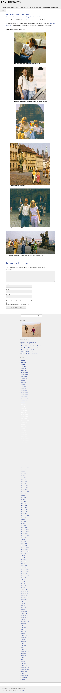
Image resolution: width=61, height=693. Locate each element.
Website (8, 294)
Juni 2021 (23, 474)
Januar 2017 (24, 567)
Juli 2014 (23, 625)
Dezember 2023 (25, 414)
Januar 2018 (24, 545)
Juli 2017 (23, 555)
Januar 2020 (24, 507)
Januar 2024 (24, 412)
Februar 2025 (24, 390)
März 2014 (23, 633)
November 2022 (25, 440)
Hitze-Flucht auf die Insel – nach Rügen (30, 347)
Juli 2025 (23, 380)
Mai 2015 (23, 605)
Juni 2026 (23, 362)
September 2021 (25, 468)
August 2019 (24, 517)
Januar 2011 (24, 665)
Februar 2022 (24, 458)
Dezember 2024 (25, 392)
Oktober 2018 (24, 533)
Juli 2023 (23, 424)
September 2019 (25, 515)
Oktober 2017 (24, 549)
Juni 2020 (23, 498)
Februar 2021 (24, 482)
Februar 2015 (24, 611)
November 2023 (25, 416)
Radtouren (39, 7)
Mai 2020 (23, 500)
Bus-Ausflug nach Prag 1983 (17, 14)
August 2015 (24, 599)
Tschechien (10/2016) (35, 17)
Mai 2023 (23, 428)
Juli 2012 (23, 657)
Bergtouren (46, 7)
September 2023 (25, 420)
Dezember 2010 (25, 667)
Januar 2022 (24, 460)
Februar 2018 (24, 543)
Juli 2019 (23, 519)
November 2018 (25, 531)
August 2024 (24, 400)
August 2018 (24, 537)
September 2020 (25, 492)
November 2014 (25, 617)
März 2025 (23, 388)
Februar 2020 (24, 505)
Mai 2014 (23, 629)
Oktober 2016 (24, 573)
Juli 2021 (23, 472)
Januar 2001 (24, 673)
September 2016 (25, 575)
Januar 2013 (24, 649)
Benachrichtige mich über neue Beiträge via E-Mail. (18, 304)
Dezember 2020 (25, 486)
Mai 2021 (23, 476)
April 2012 (23, 659)
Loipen (3, 10)
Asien (8, 7)
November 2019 (25, 511)
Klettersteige (54, 7)
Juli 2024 (23, 402)
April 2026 (23, 366)
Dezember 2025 (25, 372)
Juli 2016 (23, 579)
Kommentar (9, 269)
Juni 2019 (23, 521)
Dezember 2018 (25, 529)
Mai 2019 (23, 523)
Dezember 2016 (25, 569)
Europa (18, 7)
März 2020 (23, 504)
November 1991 (25, 675)
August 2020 (24, 494)
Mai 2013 (23, 647)
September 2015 (25, 597)
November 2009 (25, 669)
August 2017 (24, 553)
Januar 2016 (24, 589)
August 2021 (24, 470)
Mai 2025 (23, 384)
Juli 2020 (23, 496)
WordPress (22, 690)
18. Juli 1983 (9, 17)
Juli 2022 (23, 448)
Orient (13, 7)
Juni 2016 (23, 581)
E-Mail (8, 289)
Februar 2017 (24, 565)
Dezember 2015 (25, 591)
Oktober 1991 (24, 677)
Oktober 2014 (24, 619)
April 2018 (23, 541)
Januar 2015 (24, 613)
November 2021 (25, 464)
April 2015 (23, 607)
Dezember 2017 (25, 547)
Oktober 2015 (24, 595)
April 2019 (23, 525)
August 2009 (24, 671)
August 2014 (24, 623)
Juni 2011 (23, 663)
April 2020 (23, 502)
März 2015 (23, 609)
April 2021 (23, 478)
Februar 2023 (24, 434)
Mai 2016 (23, 583)
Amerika (3, 7)
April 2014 (23, 631)
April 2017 (23, 561)
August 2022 (24, 446)
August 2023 (24, 422)
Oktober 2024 (24, 396)
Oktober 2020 (24, 490)
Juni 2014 (23, 627)
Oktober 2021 (24, 466)
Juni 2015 (23, 603)
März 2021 (23, 480)
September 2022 (25, 444)
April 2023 (23, 430)
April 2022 (23, 454)
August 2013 (24, 641)
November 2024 (25, 394)
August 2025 (24, 378)
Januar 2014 (24, 635)
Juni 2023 (23, 426)
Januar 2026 (24, 370)
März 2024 (23, 408)
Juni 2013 (23, 645)
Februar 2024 (24, 410)
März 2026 (23, 368)
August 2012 (24, 655)
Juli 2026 (23, 360)
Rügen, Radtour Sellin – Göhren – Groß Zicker (31, 345)
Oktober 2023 (24, 418)
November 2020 (25, 488)
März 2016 (23, 587)
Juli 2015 (23, 601)
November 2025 (25, 374)
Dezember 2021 (25, 462)
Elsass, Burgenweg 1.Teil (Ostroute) (29, 353)
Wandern (32, 7)
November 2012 (25, 651)
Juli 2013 (23, 643)
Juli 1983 (23, 679)
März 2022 (23, 456)
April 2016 (23, 585)
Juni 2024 (23, 404)
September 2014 (25, 621)
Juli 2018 (23, 539)
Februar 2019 (24, 527)
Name (8, 284)
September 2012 (25, 653)
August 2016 (24, 577)
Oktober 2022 (24, 442)
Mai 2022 (23, 452)
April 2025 (23, 386)
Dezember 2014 (25, 615)
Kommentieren (16, 17)
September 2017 (25, 551)
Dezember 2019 (25, 509)
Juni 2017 (23, 557)
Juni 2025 (23, 382)
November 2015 (25, 593)
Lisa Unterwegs (11, 2)
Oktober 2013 (24, 639)
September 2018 (25, 535)
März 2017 (23, 563)
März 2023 (23, 432)
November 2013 (25, 637)
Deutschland (24, 7)
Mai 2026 (23, 364)
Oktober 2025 (24, 376)
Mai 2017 (23, 559)
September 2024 (25, 398)
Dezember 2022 (25, 438)
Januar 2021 (24, 484)
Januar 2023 (24, 436)
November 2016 (25, 571)
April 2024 (23, 406)
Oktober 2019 (24, 513)
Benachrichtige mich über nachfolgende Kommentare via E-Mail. (21, 300)
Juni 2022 (23, 450)
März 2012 (23, 661)
